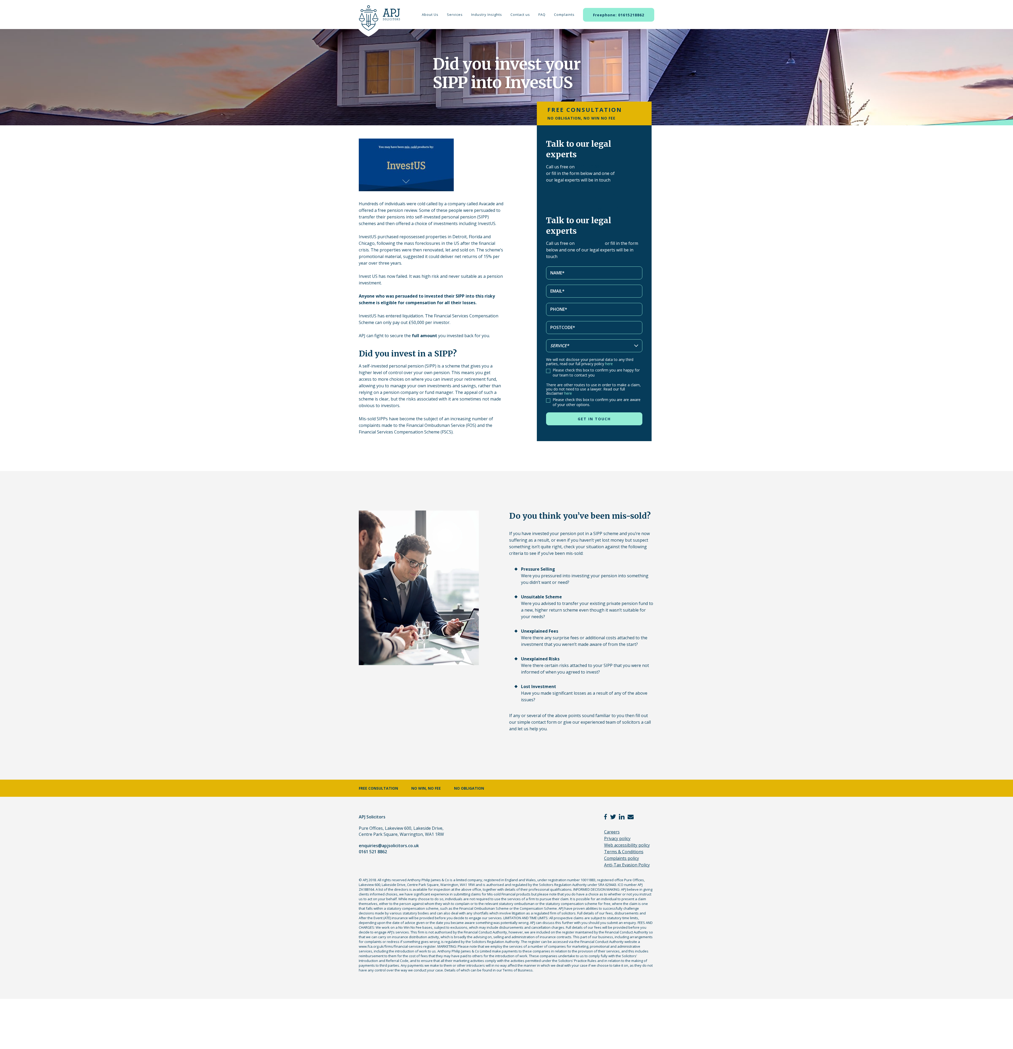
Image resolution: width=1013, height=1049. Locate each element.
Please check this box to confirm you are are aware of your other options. (597, 402)
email (631, 816)
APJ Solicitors (378, 21)
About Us (430, 14)
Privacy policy (617, 838)
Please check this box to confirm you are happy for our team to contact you (596, 373)
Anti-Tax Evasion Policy (627, 865)
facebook (605, 817)
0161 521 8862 (590, 167)
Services (455, 14)
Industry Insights (486, 14)
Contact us (520, 14)
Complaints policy (621, 858)
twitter (613, 816)
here (609, 363)
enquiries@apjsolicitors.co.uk (389, 845)
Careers (612, 832)
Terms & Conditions (623, 852)
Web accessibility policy (627, 845)
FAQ (542, 14)
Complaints (564, 14)
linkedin (622, 817)
